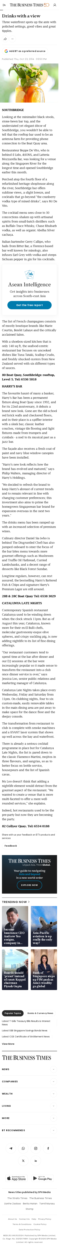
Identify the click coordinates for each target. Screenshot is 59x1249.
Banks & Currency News (40, 1013)
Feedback (11, 845)
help (34, 1219)
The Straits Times (17, 1198)
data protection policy (29, 1229)
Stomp (29, 1209)
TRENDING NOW (14, 902)
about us (12, 1219)
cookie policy (39, 1224)
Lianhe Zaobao (12, 1203)
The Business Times (40, 1198)
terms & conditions (22, 1224)
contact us (24, 1219)
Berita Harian (30, 1203)
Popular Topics (13, 1013)
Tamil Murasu (47, 1203)
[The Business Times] (26, 5)
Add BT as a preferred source (27, 51)
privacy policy (44, 1219)
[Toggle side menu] (4, 4)
